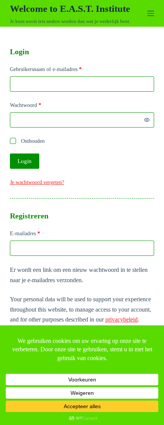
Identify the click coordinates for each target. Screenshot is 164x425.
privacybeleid (121, 319)
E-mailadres (32, 233)
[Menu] (150, 13)
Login (25, 161)
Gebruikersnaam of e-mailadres (53, 69)
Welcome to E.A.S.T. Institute (70, 8)
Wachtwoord (32, 105)
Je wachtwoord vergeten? (37, 182)
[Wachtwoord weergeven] (147, 120)
